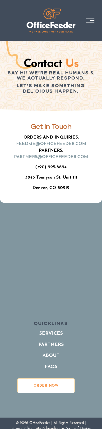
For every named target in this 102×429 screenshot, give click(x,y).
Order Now (46, 386)
